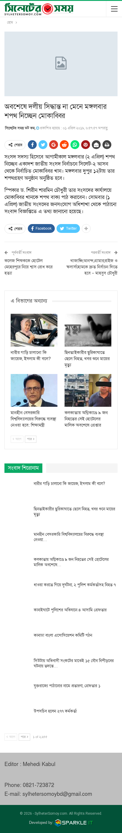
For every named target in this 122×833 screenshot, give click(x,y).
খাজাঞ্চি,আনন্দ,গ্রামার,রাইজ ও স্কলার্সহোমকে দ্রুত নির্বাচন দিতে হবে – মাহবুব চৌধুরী (92, 267)
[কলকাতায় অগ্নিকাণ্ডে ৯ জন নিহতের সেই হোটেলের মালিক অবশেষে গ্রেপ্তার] (88, 390)
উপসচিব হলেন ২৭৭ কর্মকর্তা (55, 711)
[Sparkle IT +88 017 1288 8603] (74, 822)
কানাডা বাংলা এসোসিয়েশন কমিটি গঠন (63, 635)
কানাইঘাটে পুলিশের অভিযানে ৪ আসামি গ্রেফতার (70, 610)
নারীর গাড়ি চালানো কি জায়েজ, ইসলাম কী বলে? (69, 483)
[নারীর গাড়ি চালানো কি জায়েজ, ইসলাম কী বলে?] (34, 330)
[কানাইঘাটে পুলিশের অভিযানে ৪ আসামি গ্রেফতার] (17, 616)
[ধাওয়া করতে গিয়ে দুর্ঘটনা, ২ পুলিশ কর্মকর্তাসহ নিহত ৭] (17, 591)
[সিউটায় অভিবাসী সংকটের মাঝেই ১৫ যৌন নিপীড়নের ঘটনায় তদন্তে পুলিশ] (17, 667)
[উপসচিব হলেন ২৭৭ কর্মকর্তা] (17, 718)
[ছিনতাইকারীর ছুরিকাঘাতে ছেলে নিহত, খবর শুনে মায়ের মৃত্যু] (88, 330)
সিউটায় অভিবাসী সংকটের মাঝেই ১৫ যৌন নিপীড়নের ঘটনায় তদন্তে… (74, 663)
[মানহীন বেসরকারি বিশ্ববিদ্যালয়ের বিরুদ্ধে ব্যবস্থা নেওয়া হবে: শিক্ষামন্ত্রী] (34, 390)
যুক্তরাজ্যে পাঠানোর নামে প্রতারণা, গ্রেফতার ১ (67, 686)
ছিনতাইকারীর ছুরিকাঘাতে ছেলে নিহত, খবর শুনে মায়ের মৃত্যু (74, 511)
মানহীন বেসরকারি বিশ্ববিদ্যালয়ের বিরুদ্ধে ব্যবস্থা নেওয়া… (69, 537)
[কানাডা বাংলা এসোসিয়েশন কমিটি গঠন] (17, 642)
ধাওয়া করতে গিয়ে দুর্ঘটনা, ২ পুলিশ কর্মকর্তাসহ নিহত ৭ (75, 585)
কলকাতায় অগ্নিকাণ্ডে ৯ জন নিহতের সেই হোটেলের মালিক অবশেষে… (71, 562)
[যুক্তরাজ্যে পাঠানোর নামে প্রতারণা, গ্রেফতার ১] (17, 692)
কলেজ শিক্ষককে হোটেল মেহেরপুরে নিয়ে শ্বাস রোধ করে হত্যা (28, 267)
